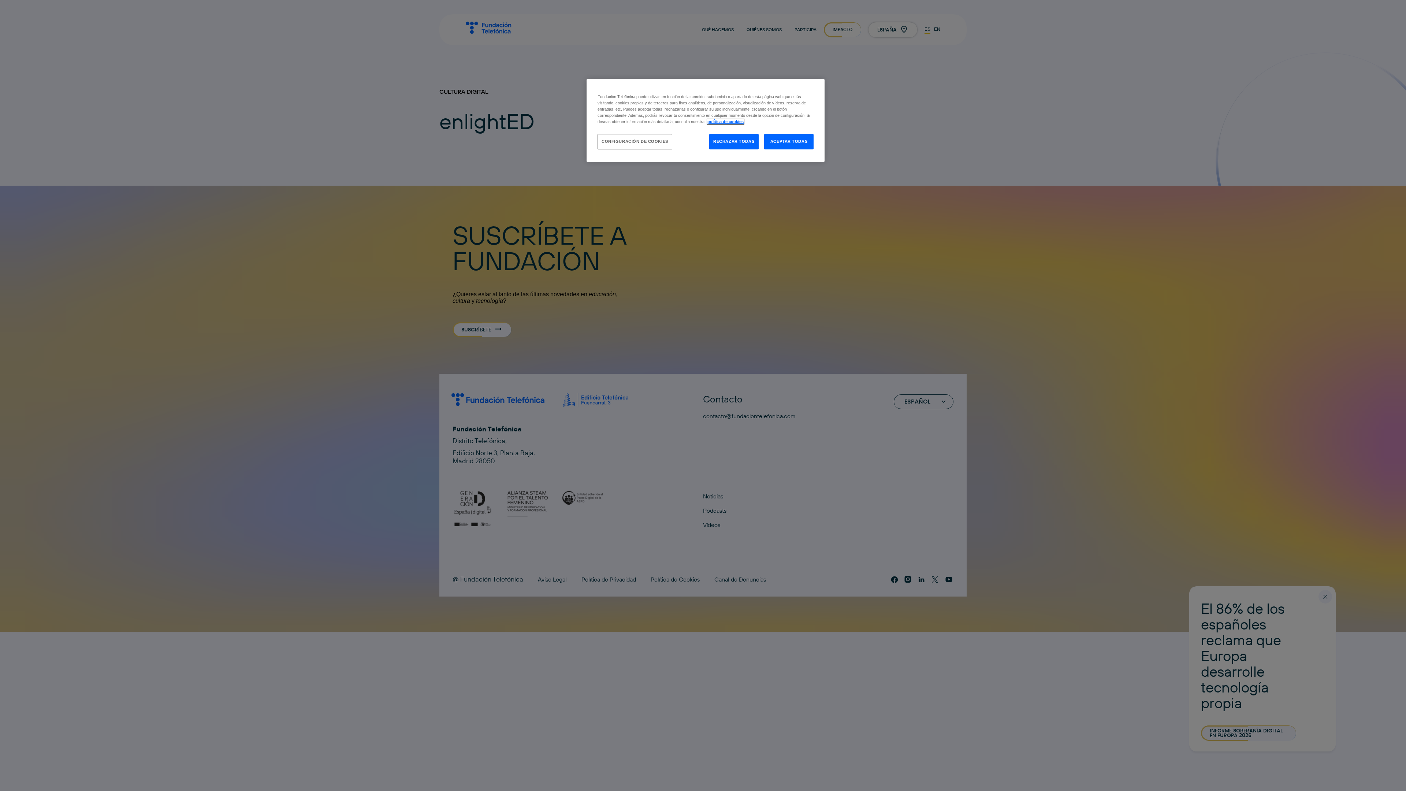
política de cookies (725, 121)
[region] (706, 120)
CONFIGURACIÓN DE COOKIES (635, 141)
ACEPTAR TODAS (788, 141)
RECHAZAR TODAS (733, 141)
